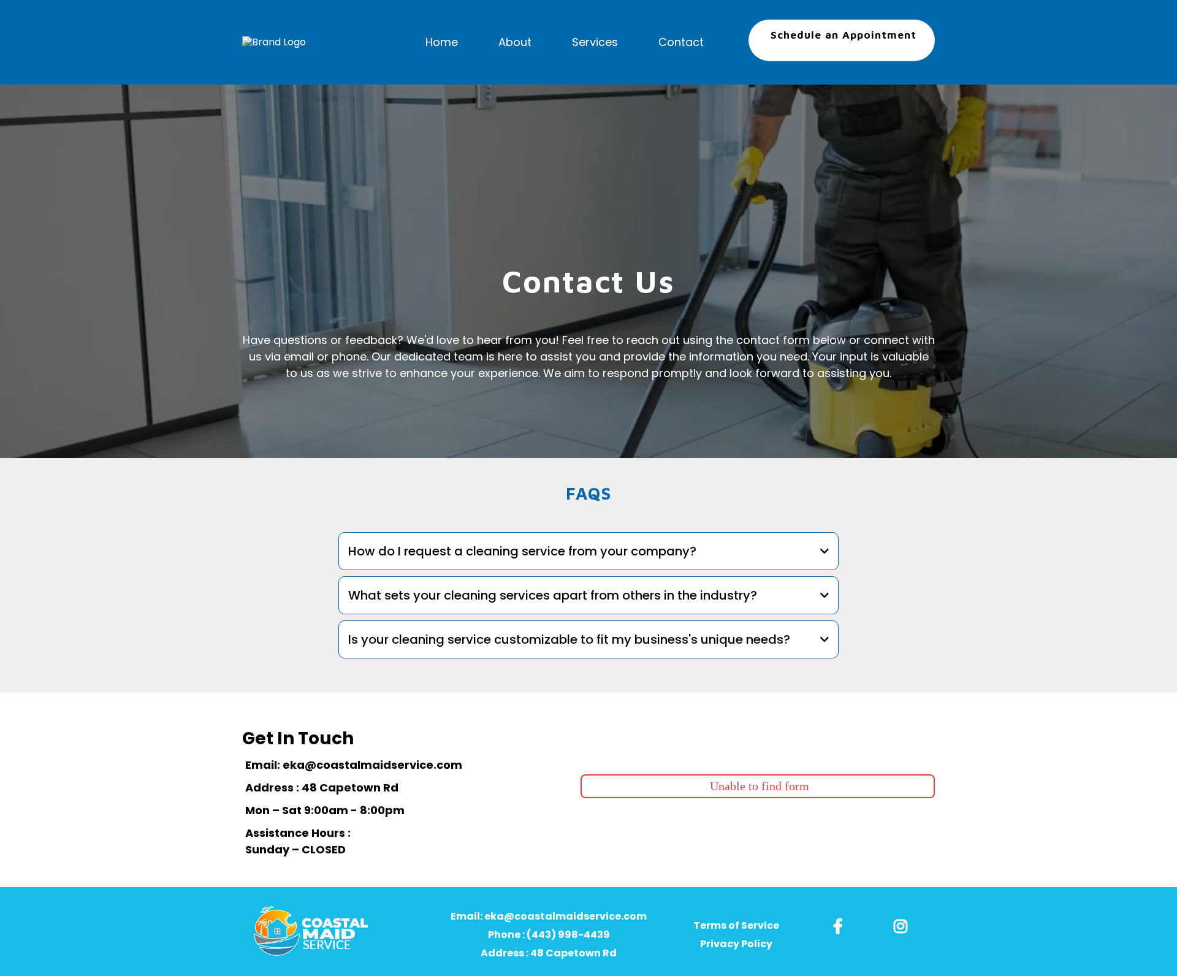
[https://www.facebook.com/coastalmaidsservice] (841, 924)
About (514, 42)
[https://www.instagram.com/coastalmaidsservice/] (903, 924)
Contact (681, 42)
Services (595, 42)
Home (441, 42)
